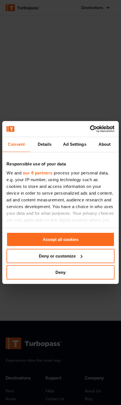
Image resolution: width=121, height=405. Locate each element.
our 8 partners (38, 172)
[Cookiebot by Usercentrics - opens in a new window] (90, 129)
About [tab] (104, 144)
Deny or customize (57, 256)
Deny (60, 272)
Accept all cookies (61, 239)
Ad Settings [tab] (74, 144)
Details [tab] (44, 144)
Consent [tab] (16, 144)
